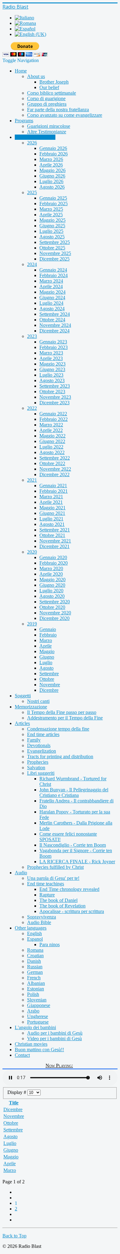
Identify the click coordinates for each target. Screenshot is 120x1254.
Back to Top (14, 1235)
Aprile (45, 646)
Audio (21, 872)
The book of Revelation (62, 905)
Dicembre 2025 (54, 258)
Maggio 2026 (52, 170)
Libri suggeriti (40, 773)
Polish (33, 994)
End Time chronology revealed (69, 889)
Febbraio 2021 (53, 491)
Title (13, 1102)
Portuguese (38, 1022)
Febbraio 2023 (53, 347)
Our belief (49, 87)
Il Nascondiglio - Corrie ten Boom (72, 845)
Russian (34, 966)
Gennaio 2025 (53, 198)
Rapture (47, 894)
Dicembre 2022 (54, 474)
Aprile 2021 (51, 502)
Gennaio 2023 (53, 341)
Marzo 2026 (51, 159)
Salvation (36, 767)
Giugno (46, 657)
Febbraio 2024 (53, 275)
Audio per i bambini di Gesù (54, 1033)
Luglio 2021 (51, 518)
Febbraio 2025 (53, 203)
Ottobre (46, 679)
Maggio (46, 651)
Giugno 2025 (52, 225)
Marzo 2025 (51, 209)
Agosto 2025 (52, 236)
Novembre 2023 (55, 397)
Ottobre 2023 (52, 391)
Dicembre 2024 (54, 330)
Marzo (45, 640)
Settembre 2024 (54, 314)
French (34, 977)
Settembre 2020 (54, 601)
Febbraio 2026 (53, 153)
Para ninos (49, 944)
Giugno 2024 (52, 297)
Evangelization (41, 751)
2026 (32, 142)
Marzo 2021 (51, 496)
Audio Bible (39, 922)
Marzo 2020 (51, 568)
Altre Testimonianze (46, 131)
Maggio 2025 (52, 220)
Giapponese (38, 1005)
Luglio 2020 (51, 590)
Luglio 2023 (51, 375)
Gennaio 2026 (53, 148)
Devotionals (38, 745)
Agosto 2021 (52, 524)
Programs (24, 120)
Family (34, 740)
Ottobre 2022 (52, 463)
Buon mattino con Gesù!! (39, 1049)
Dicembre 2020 (54, 618)
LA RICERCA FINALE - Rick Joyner (77, 861)
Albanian (36, 983)
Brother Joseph (54, 81)
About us (36, 76)
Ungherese (37, 1016)
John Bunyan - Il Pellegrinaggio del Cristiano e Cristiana (73, 792)
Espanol (35, 939)
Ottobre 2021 (52, 535)
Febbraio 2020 (53, 563)
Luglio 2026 (51, 181)
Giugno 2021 (52, 513)
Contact (22, 1055)
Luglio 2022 (51, 446)
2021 (32, 480)
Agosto (46, 668)
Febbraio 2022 (53, 419)
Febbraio (48, 634)
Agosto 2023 (52, 380)
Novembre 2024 (55, 325)
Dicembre (48, 690)
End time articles (43, 734)
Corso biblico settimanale (51, 93)
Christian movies (31, 1044)
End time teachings (45, 883)
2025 (32, 192)
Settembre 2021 (54, 529)
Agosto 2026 (52, 187)
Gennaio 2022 (53, 413)
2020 (32, 552)
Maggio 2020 (52, 579)
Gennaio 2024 (53, 269)
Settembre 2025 (54, 242)
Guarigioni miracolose (48, 126)
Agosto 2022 (52, 452)
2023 (32, 336)
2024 (32, 264)
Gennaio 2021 (53, 485)
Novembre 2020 (55, 612)
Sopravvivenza (41, 916)
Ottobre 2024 (52, 319)
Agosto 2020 (52, 596)
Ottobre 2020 (52, 607)
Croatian (35, 955)
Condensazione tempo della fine (58, 728)
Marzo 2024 (51, 281)
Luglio (45, 662)
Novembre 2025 (55, 253)
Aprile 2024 (51, 286)
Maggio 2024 (52, 292)
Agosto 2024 (52, 308)
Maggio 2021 (52, 507)
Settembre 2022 (54, 457)
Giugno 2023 (52, 369)
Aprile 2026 (51, 164)
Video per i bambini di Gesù (54, 1038)
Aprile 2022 (51, 430)
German (35, 972)
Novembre (49, 684)
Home (21, 70)
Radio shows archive (35, 137)
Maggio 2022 (52, 435)
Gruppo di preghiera (46, 104)
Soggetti (23, 695)
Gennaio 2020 (53, 557)
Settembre (49, 673)
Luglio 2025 (51, 231)
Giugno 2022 (52, 441)
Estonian (35, 988)
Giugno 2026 (52, 175)
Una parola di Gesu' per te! (53, 878)
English (34, 933)
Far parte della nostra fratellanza (58, 109)
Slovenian (36, 999)
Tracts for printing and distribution (60, 756)
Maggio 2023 (52, 363)
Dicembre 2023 (54, 402)
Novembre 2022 (55, 469)
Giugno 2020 (52, 585)
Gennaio (47, 629)
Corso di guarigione (46, 98)
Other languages (30, 928)
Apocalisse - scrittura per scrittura (71, 911)
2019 (32, 623)
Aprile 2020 (51, 574)
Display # (17, 1092)
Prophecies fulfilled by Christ (55, 867)
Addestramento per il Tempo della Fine (65, 717)
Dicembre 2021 (54, 546)
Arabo (33, 1010)
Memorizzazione (31, 706)
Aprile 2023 (51, 358)
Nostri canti (38, 701)
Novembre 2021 (55, 540)
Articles (22, 723)
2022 (32, 408)
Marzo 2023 (51, 352)
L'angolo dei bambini (35, 1027)
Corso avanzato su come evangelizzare (64, 115)
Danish (34, 961)
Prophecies (37, 762)
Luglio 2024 (51, 303)
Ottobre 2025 (52, 247)
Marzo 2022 (51, 424)
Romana (35, 950)
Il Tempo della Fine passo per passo (61, 712)
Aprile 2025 (51, 214)
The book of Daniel (58, 900)
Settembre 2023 (54, 386)
